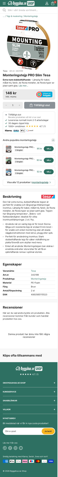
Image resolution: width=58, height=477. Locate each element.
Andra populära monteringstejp (19, 140)
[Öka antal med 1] (19, 105)
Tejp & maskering (14, 16)
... (4, 16)
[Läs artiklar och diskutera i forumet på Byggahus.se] (5, 448)
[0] (53, 3)
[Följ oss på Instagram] (15, 448)
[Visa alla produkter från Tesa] (48, 196)
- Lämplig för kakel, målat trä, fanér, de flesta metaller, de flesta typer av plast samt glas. (28, 82)
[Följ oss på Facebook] (10, 448)
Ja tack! (48, 431)
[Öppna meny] (4, 3)
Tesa (5, 71)
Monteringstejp (31, 16)
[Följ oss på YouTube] (21, 448)
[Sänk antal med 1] (6, 105)
